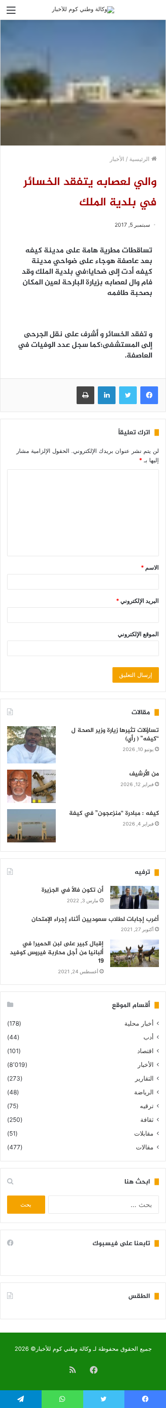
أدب (148, 1037)
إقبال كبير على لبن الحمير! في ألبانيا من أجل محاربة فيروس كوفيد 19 (57, 952)
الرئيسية (140, 158)
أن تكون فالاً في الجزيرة (73, 890)
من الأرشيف (144, 774)
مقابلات (144, 1133)
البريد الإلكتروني (137, 600)
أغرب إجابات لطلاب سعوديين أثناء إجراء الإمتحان (95, 919)
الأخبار (117, 158)
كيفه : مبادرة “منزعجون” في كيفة (114, 813)
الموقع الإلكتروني (138, 633)
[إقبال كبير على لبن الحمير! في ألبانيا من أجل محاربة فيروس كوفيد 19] (134, 953)
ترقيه (147, 1105)
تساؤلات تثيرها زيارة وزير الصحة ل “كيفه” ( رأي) (115, 734)
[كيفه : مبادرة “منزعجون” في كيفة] (31, 825)
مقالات (145, 1147)
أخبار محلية (139, 1023)
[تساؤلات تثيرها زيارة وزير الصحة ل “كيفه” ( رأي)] (31, 745)
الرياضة (144, 1092)
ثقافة (147, 1119)
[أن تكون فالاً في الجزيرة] (134, 897)
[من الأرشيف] (31, 786)
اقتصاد (145, 1050)
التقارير (144, 1078)
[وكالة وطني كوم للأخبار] (83, 9)
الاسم (150, 567)
